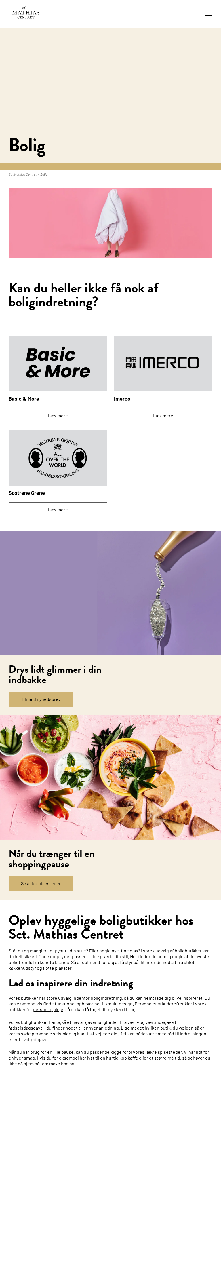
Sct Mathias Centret (23, 174)
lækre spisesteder (163, 1052)
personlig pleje (48, 1009)
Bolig (43, 174)
